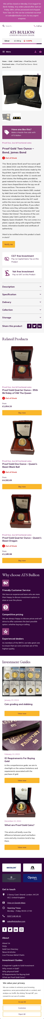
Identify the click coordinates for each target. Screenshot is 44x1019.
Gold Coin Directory (10, 949)
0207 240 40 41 (14, 916)
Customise (22, 1008)
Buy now (22, 413)
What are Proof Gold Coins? (13, 977)
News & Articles (9, 952)
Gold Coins (18, 61)
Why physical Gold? (10, 971)
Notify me (9, 244)
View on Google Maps (16, 903)
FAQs (4, 946)
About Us (6, 943)
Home (4, 61)
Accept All (22, 1002)
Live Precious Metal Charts (13, 955)
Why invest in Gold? (10, 968)
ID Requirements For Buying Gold (15, 974)
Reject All (22, 1014)
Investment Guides (12, 960)
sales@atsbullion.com (16, 921)
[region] (22, 999)
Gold (10, 61)
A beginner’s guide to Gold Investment (18, 965)
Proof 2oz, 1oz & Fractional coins (16, 143)
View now (22, 713)
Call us (39, 26)
